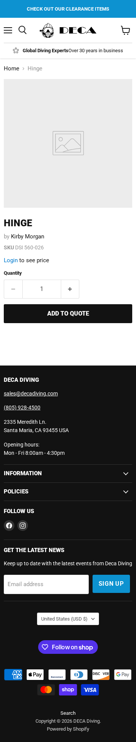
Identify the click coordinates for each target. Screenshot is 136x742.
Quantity (13, 273)
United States (64, 619)
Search (68, 713)
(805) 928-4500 (22, 407)
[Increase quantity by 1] (70, 289)
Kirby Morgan (27, 236)
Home (11, 68)
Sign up (111, 583)
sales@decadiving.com (31, 393)
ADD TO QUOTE (68, 313)
